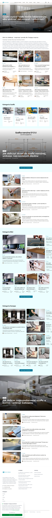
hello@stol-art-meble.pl (8, 488)
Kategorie (5, 491)
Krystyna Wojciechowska (7, 158)
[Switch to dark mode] (48, 2)
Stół (3, 495)
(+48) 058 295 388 (7, 487)
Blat (27, 2)
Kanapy (20, 63)
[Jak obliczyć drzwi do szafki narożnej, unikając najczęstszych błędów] (26, 146)
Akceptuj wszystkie (12, 514)
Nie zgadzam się (12, 512)
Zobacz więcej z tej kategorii (25, 167)
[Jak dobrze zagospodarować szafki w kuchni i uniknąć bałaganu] (26, 393)
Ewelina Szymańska (6, 24)
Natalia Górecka (37, 476)
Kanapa (30, 2)
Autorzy (36, 470)
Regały (38, 2)
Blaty (24, 427)
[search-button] (45, 2)
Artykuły (20, 470)
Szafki (24, 2)
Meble (34, 2)
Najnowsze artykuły (18, 2)
